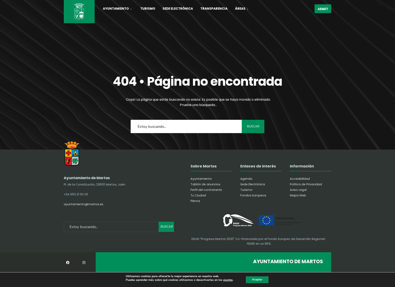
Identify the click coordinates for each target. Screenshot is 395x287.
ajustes (228, 280)
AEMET (323, 9)
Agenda (246, 179)
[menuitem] (119, 8)
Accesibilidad (300, 179)
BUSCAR (253, 126)
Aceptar (257, 279)
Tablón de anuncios (205, 184)
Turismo (147, 8)
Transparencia (214, 8)
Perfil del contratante (206, 190)
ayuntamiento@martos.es (83, 204)
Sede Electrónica (178, 8)
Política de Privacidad (306, 184)
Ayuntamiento (116, 8)
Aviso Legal (298, 190)
